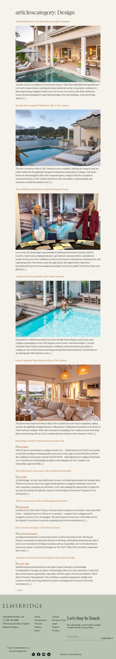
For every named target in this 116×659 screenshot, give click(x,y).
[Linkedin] (49, 654)
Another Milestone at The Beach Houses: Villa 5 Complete (43, 21)
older (19, 590)
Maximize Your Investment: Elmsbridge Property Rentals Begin (45, 557)
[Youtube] (44, 654)
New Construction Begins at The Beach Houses (38, 527)
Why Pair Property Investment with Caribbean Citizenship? (43, 471)
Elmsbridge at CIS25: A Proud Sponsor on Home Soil (40, 441)
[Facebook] (38, 654)
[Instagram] (33, 654)
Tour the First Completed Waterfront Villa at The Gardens (42, 105)
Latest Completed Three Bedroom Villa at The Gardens (41, 360)
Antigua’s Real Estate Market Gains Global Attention (40, 276)
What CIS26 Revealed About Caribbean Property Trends (42, 189)
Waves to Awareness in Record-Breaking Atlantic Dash (41, 501)
